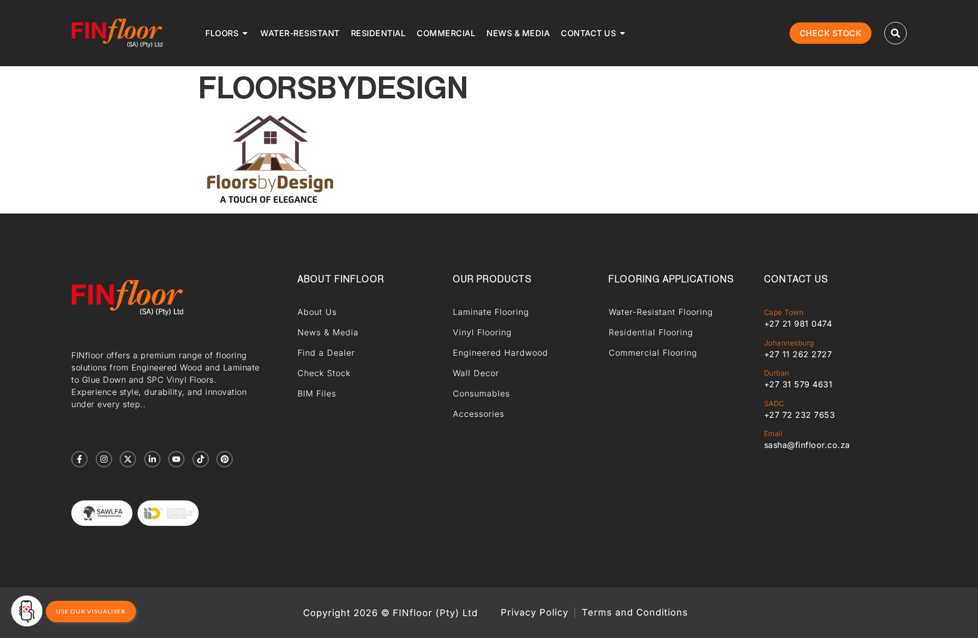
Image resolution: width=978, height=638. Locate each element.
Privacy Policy (534, 612)
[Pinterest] (224, 459)
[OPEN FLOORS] (245, 33)
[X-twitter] (128, 459)
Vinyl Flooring (482, 332)
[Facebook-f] (79, 459)
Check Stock (323, 373)
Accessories (478, 414)
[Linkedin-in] (152, 459)
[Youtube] (176, 459)
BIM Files (316, 393)
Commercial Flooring (653, 353)
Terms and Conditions (635, 612)
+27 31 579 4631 (798, 384)
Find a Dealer (326, 353)
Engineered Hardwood (500, 353)
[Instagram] (104, 459)
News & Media (328, 332)
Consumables (481, 393)
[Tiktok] (201, 459)
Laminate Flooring (491, 312)
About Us (317, 312)
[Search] (895, 33)
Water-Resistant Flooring (661, 312)
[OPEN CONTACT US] (622, 33)
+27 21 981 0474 (798, 323)
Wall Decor (476, 373)
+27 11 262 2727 (798, 354)
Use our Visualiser (91, 611)
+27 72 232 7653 (799, 415)
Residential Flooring (651, 332)
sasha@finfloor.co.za (807, 445)
